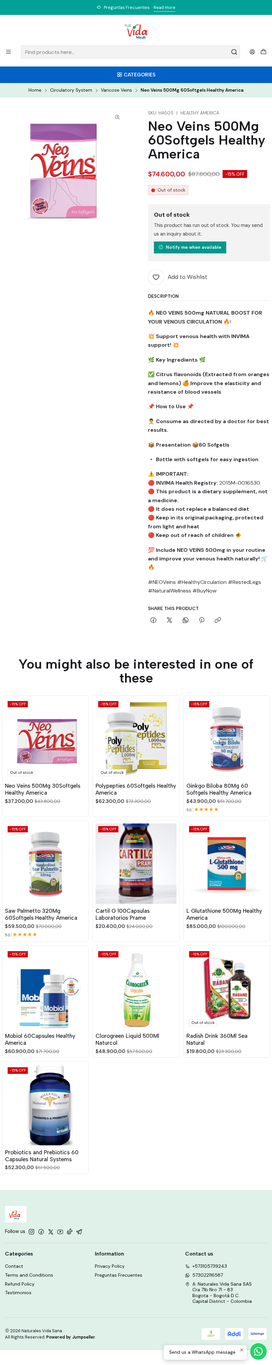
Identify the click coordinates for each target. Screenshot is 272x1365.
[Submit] (234, 52)
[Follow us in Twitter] (50, 1231)
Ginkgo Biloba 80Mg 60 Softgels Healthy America (218, 789)
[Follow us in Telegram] (79, 1231)
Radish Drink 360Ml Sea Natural (216, 1039)
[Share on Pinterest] (201, 621)
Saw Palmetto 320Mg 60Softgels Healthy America (41, 914)
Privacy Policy (110, 1266)
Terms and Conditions (29, 1275)
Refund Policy (19, 1284)
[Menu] (8, 52)
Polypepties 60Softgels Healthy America (136, 789)
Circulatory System (71, 90)
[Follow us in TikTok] (69, 1231)
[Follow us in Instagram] (31, 1231)
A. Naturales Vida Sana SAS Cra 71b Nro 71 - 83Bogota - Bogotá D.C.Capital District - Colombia (222, 1292)
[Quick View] (80, 737)
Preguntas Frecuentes (118, 1275)
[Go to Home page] (136, 31)
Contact (14, 1266)
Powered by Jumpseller (70, 1337)
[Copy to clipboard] (217, 621)
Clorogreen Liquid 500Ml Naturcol (127, 1039)
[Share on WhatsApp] (185, 621)
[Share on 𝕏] (169, 621)
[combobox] (130, 52)
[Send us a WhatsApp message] (258, 1351)
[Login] (252, 52)
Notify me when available (193, 247)
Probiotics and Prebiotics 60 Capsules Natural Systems (42, 1156)
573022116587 (207, 1275)
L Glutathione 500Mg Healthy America (224, 914)
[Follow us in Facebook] (41, 1231)
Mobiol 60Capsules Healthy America (40, 1039)
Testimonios (18, 1293)
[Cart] (263, 52)
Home (35, 90)
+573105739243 (209, 1266)
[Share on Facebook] (153, 621)
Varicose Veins (116, 90)
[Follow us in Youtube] (60, 1231)
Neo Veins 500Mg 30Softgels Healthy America (42, 789)
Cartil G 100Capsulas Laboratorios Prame (123, 914)
